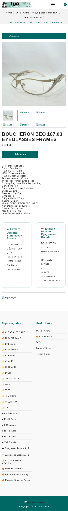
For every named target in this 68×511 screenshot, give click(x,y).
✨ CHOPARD (9, 367)
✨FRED (6, 390)
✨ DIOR (6, 373)
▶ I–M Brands (9, 425)
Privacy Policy (43, 354)
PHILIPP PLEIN (15, 257)
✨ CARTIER (8, 355)
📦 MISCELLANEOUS (13, 468)
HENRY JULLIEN (50, 251)
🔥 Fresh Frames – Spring (15, 474)
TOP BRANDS (21, 12)
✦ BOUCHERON (33, 17)
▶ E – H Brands (10, 419)
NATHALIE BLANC (47, 262)
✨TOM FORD (9, 396)
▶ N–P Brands (9, 431)
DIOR (20, 248)
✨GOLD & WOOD (11, 378)
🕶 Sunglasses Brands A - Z (16, 448)
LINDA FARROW (16, 269)
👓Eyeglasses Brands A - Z (46, 12)
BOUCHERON (48, 243)
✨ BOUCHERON (10, 350)
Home (9, 12)
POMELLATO (14, 261)
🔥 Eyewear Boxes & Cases (16, 480)
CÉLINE (11, 248)
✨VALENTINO (9, 402)
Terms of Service (44, 348)
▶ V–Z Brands (9, 442)
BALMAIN (12, 265)
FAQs (38, 342)
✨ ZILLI (6, 407)
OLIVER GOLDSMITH (48, 274)
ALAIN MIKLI (14, 244)
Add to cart (21, 154)
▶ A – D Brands (9, 413)
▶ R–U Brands (9, 436)
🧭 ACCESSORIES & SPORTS (12, 461)
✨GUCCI (6, 384)
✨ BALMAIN (8, 344)
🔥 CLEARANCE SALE (13, 332)
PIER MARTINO (51, 280)
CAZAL (45, 247)
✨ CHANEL (8, 361)
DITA (9, 253)
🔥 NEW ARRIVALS (12, 338)
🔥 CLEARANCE (44, 336)
